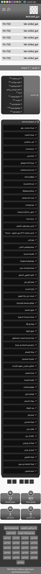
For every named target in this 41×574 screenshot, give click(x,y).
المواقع (25, 67)
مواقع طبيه (15, 111)
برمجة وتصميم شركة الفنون (20, 571)
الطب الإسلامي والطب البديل (14, 91)
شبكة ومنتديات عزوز (11, 527)
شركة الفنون (11, 532)
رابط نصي (34, 537)
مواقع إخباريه (15, 104)
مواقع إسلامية (13, 107)
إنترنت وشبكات (14, 82)
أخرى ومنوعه (14, 78)
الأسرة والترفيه (14, 85)
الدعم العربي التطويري (28, 527)
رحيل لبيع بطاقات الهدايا (26, 532)
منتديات (16, 100)
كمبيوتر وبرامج (14, 96)
